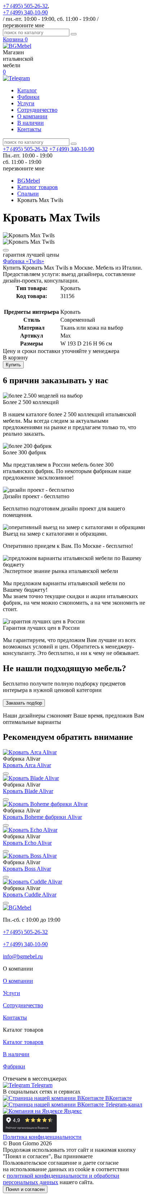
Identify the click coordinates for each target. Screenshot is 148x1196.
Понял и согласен (25, 1189)
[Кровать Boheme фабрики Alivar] (45, 804)
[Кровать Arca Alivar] (30, 752)
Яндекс (72, 1111)
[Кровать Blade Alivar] (31, 778)
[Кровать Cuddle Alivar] (32, 882)
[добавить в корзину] (6, 250)
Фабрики (28, 97)
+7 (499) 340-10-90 (25, 12)
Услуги (25, 103)
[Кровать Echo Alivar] (30, 830)
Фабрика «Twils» (23, 261)
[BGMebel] (17, 46)
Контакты (29, 129)
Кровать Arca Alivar (27, 765)
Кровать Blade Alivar (28, 791)
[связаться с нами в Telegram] (16, 78)
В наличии (30, 123)
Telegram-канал (123, 1104)
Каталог (27, 90)
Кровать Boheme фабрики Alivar (42, 817)
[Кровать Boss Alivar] (30, 856)
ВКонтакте (118, 1098)
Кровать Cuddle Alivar (29, 895)
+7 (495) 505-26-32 (25, 6)
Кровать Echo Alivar (27, 843)
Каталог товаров (23, 1042)
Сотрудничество (37, 110)
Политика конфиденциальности (42, 1137)
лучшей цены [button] (31, 255)
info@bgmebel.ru (23, 956)
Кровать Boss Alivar (27, 869)
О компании (32, 116)
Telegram (41, 1085)
